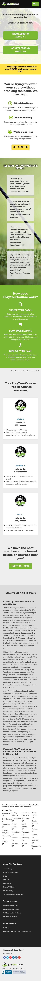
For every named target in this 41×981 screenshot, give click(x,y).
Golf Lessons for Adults (11, 909)
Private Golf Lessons (10, 917)
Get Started (20, 147)
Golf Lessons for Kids (10, 906)
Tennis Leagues (8, 869)
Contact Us (7, 883)
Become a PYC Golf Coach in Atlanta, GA (17, 932)
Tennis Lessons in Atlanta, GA (13, 894)
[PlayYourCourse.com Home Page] (10, 3)
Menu (36, 4)
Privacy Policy (8, 891)
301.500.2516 (11, 337)
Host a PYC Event (9, 887)
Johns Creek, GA (14, 826)
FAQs (5, 876)
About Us (6, 880)
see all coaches (20, 390)
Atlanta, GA (7, 810)
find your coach (20, 565)
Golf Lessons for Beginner (12, 913)
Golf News (6, 928)
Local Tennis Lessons (10, 872)
